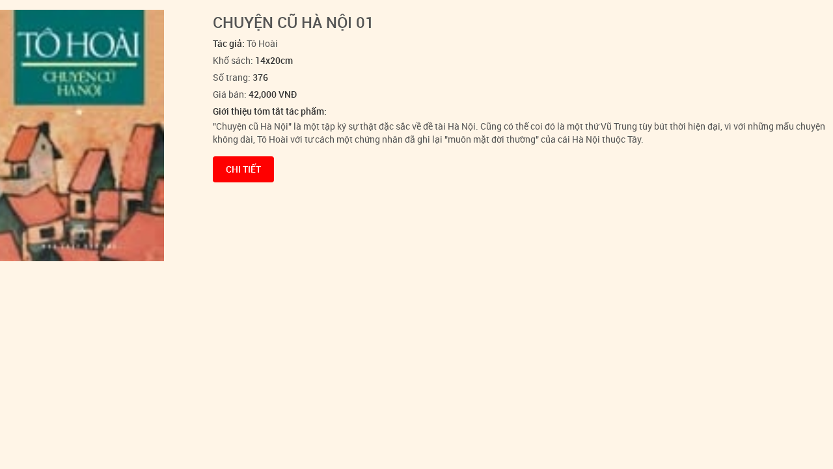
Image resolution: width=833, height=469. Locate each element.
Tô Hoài (262, 43)
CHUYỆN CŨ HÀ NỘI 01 (293, 22)
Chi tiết (243, 169)
